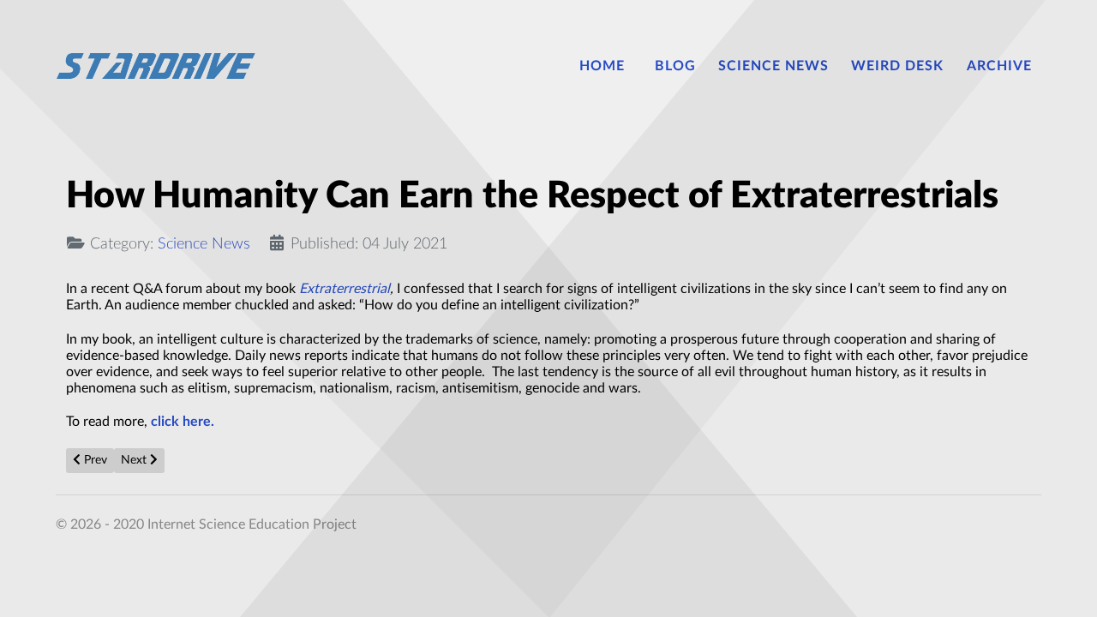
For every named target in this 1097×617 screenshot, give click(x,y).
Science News (204, 244)
